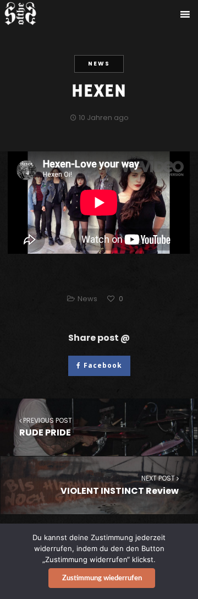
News (99, 63)
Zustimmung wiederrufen (102, 578)
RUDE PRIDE (45, 427)
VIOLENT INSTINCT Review (120, 485)
